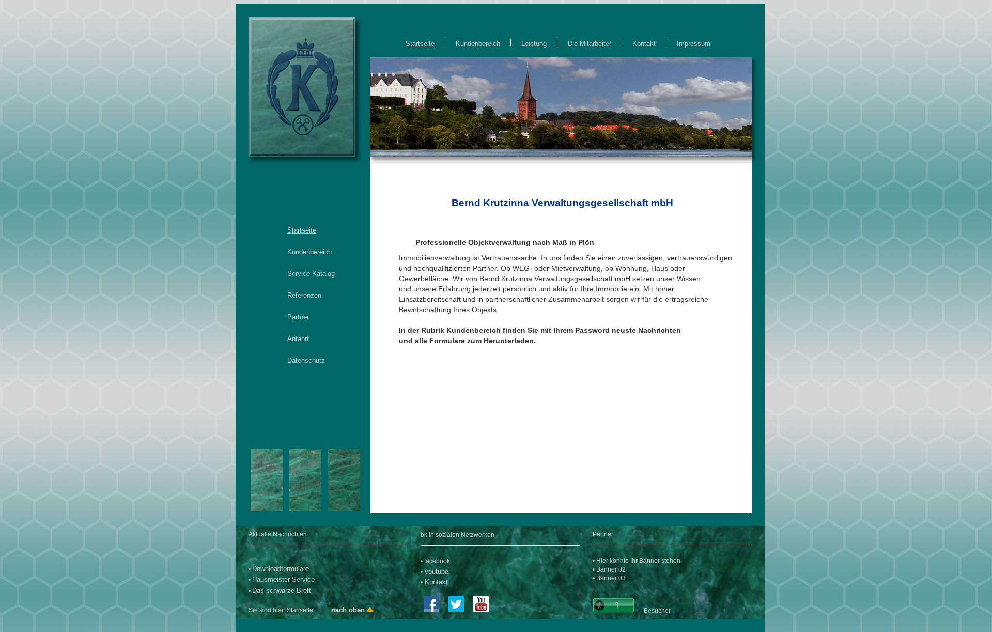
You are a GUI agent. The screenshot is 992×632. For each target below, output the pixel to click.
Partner (298, 317)
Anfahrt (298, 339)
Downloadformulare (280, 569)
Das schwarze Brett (281, 590)
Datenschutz (306, 360)
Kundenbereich (478, 44)
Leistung (534, 44)
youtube (435, 571)
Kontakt (644, 44)
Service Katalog (311, 274)
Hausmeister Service (283, 579)
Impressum (691, 44)
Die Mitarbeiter (589, 44)
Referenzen (304, 295)
